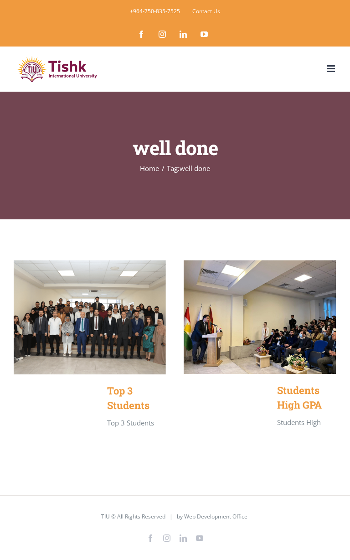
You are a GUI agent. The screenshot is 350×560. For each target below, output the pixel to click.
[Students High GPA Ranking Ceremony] (260, 317)
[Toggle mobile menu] (331, 68)
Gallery (103, 317)
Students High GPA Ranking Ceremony (247, 317)
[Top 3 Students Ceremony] (90, 317)
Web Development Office (215, 516)
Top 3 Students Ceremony (77, 317)
